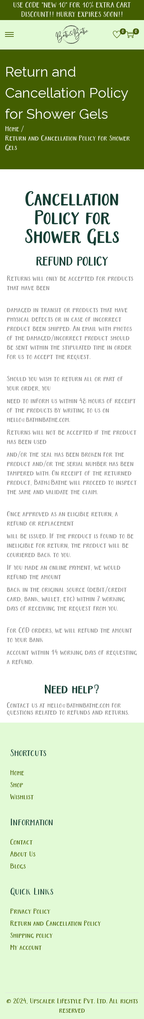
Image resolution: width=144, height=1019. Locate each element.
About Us (22, 854)
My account (26, 947)
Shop (16, 785)
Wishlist (22, 797)
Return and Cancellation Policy (55, 923)
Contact (21, 842)
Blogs (18, 866)
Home (12, 128)
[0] (117, 34)
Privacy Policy (30, 911)
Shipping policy (31, 935)
